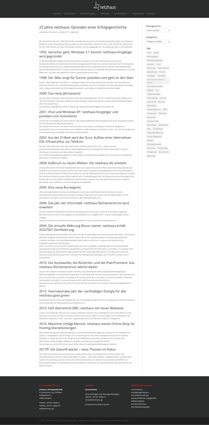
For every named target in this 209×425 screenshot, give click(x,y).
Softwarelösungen (87, 14)
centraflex (150, 64)
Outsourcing (151, 117)
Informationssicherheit (154, 86)
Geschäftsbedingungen (140, 407)
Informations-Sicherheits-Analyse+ (155, 81)
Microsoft (161, 102)
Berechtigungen (152, 56)
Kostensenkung (152, 98)
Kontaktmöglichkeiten (140, 392)
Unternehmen (138, 14)
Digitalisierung (152, 72)
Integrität (150, 90)
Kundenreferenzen (138, 404)
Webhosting (151, 156)
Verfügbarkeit (151, 152)
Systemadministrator (154, 144)
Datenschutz (151, 68)
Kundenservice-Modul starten (97, 404)
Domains (162, 72)
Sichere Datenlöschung (155, 133)
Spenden (150, 140)
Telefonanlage (163, 148)
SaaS (149, 129)
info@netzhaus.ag (46, 408)
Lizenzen (163, 98)
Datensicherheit (163, 68)
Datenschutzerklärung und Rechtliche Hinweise (109, 420)
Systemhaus (151, 148)
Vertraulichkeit (164, 152)
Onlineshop (162, 113)
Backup (156, 53)
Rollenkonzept (163, 125)
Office (165, 109)
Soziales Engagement (154, 137)
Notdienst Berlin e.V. (154, 109)
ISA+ (157, 90)
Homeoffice (161, 76)
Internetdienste (120, 14)
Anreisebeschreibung (140, 395)
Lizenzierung (151, 102)
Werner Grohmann (50, 32)
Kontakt (150, 14)
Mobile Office (151, 106)
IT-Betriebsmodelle (153, 94)
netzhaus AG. (50, 420)
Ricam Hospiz (151, 125)
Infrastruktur (69, 14)
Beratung (104, 14)
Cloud (158, 64)
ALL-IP (149, 53)
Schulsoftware (158, 129)
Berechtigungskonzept (154, 60)
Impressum (83, 420)
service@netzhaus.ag (93, 400)
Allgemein (74, 32)
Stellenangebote (137, 401)
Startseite (57, 14)
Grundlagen (151, 76)
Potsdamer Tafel (152, 121)
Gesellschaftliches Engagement (143, 398)
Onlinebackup (151, 113)
